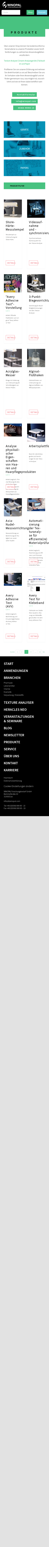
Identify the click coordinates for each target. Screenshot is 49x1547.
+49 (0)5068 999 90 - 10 (16, 805)
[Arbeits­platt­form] (36, 433)
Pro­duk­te (12, 742)
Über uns (11, 756)
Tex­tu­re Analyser (19, 702)
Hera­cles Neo (15, 709)
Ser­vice (10, 749)
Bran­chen (12, 677)
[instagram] (9, 813)
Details (11, 263)
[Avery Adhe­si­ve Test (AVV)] (13, 582)
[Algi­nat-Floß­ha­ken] (36, 358)
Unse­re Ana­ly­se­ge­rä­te (28, 60)
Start (8, 663)
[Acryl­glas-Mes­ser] (13, 358)
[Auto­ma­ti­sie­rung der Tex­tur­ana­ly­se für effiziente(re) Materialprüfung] (36, 507)
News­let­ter (14, 735)
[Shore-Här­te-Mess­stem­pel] (13, 209)
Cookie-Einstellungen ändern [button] (19, 786)
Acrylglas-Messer (13, 373)
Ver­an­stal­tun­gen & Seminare (19, 718)
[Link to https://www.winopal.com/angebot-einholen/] (37, 5)
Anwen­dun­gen (16, 670)
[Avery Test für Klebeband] (36, 582)
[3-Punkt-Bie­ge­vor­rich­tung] (36, 283)
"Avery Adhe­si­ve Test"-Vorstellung (14, 302)
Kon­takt (11, 763)
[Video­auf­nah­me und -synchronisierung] (36, 209)
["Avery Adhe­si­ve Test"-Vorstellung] (13, 283)
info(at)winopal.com (12, 801)
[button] (24, 185)
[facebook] (5, 813)
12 (40, 652)
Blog (8, 728)
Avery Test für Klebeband (37, 599)
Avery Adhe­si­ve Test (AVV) (12, 600)
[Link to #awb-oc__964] (44, 5)
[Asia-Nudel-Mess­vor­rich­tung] (13, 507)
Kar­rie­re (11, 770)
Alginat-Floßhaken (37, 373)
